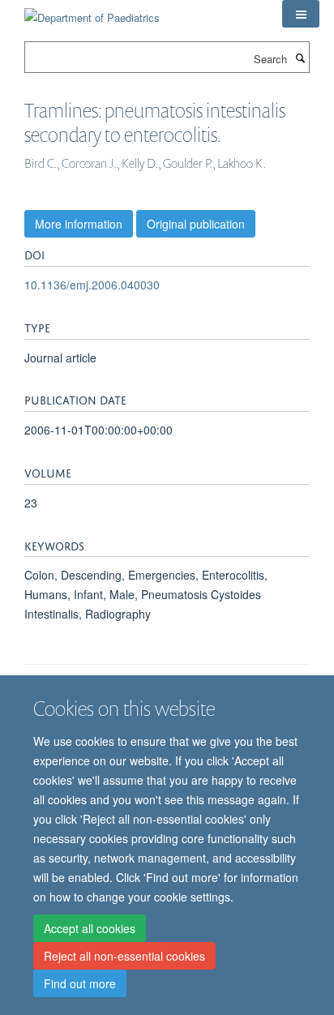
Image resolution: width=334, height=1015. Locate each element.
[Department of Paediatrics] (92, 11)
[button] (300, 14)
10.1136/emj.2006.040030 (92, 284)
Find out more (80, 983)
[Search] (300, 57)
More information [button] (78, 224)
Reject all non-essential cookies (124, 956)
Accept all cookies (89, 928)
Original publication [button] (196, 224)
